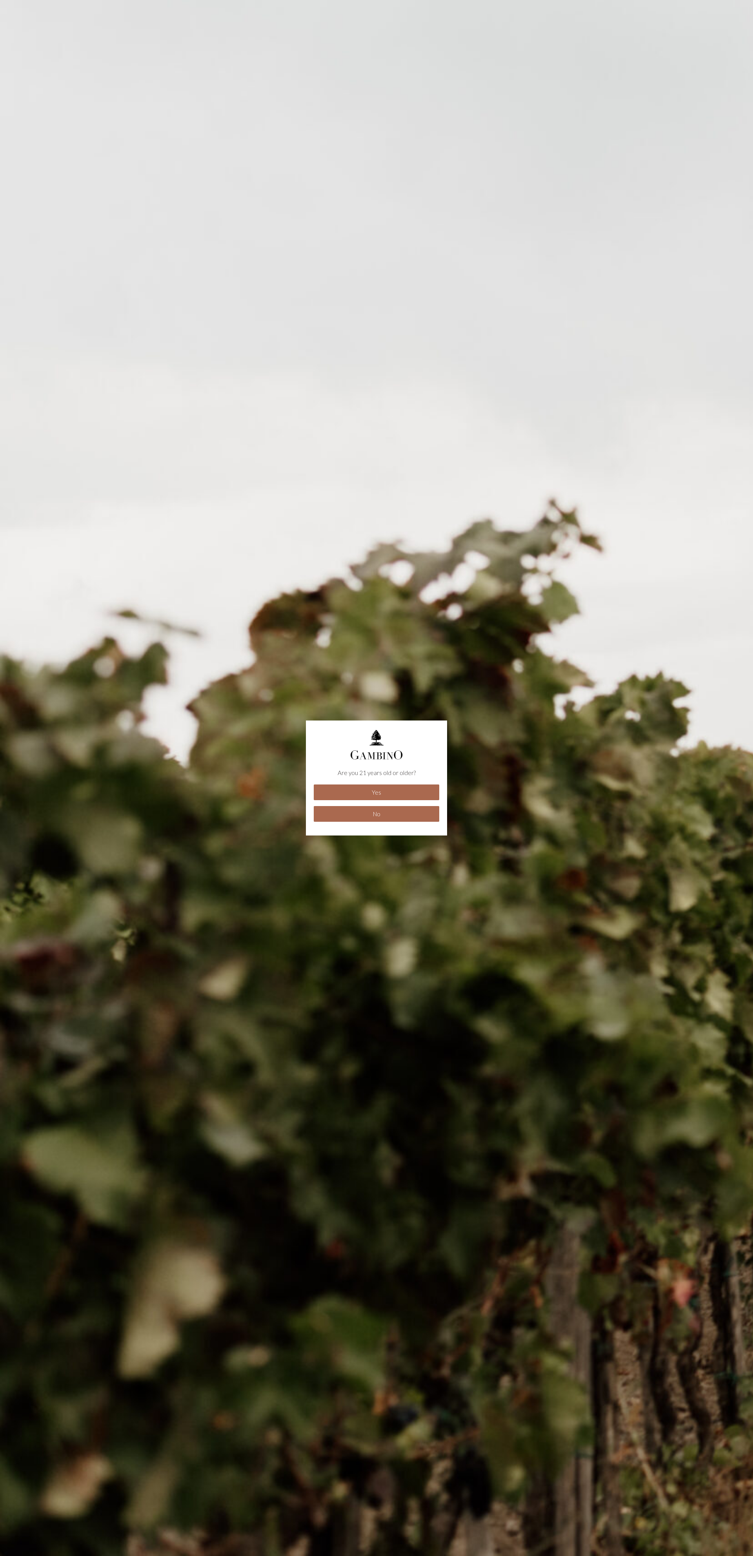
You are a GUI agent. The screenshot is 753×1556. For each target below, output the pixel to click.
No (376, 813)
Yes (376, 792)
